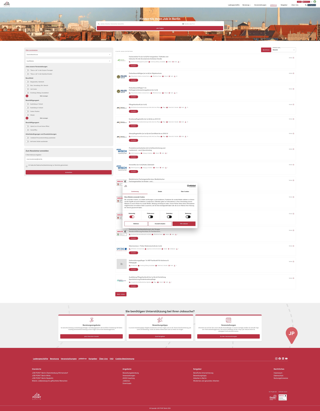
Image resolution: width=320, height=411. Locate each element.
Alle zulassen (184, 223)
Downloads (127, 383)
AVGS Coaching (129, 378)
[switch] (150, 216)
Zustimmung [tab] (135, 191)
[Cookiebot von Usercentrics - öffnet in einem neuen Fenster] (188, 186)
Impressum (278, 373)
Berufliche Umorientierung (203, 373)
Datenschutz (278, 376)
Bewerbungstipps (199, 376)
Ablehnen (136, 223)
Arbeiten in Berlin (199, 378)
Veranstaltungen (69, 358)
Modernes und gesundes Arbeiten (206, 381)
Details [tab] (160, 191)
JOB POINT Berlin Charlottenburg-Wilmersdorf (50, 373)
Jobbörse (83, 358)
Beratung (54, 358)
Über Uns (103, 358)
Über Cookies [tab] (185, 191)
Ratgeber (93, 358)
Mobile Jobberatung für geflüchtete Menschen (49, 381)
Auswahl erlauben (160, 223)
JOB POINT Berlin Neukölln (42, 378)
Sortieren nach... (277, 47)
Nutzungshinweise (281, 378)
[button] (306, 2)
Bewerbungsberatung (131, 373)
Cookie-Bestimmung (124, 358)
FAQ (111, 358)
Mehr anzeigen (44, 96)
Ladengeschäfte (40, 358)
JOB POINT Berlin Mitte (41, 376)
